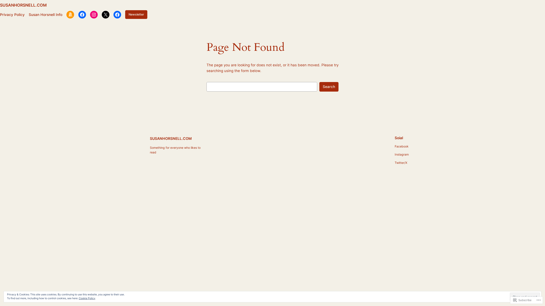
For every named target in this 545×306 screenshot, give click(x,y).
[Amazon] (70, 14)
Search (329, 87)
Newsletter (136, 14)
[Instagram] (94, 14)
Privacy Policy (12, 15)
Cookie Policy (87, 298)
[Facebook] (82, 14)
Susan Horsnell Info (45, 15)
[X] (105, 14)
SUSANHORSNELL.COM (23, 5)
